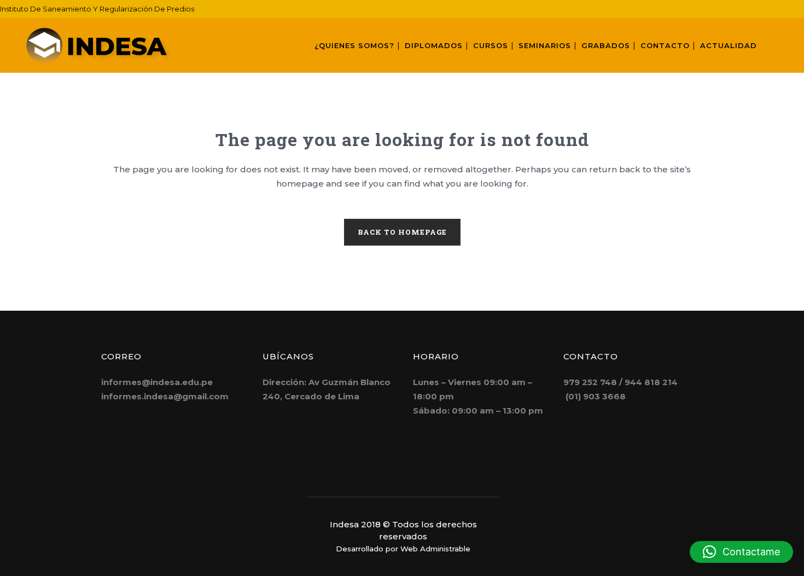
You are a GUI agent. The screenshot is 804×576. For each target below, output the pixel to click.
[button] (741, 552)
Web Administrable (435, 548)
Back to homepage (402, 232)
